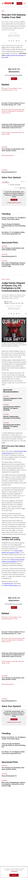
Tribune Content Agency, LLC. (12, 585)
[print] (25, 40)
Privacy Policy (14, 871)
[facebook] (9, 40)
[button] (3, 3)
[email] (19, 40)
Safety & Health (6, 279)
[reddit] (16, 40)
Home (3, 11)
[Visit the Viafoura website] (23, 188)
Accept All (14, 875)
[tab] (6, 182)
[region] (14, 185)
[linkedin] (11, 40)
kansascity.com (8, 583)
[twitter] (14, 40)
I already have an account (14, 202)
